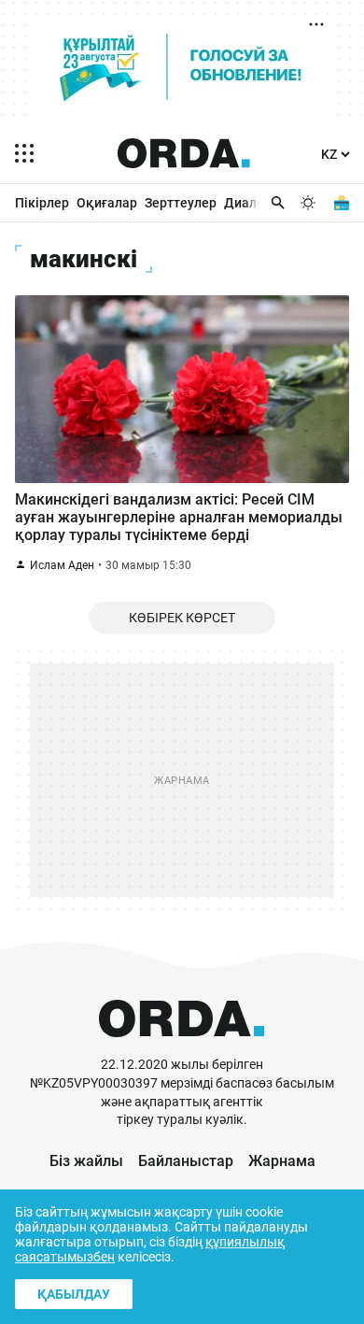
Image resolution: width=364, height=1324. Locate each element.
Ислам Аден (62, 565)
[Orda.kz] (181, 1047)
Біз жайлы (86, 1161)
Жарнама (281, 1161)
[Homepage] (184, 153)
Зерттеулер (181, 202)
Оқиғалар (107, 202)
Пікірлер (42, 202)
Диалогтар (257, 202)
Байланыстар (185, 1161)
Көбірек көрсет (182, 617)
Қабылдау (73, 1294)
